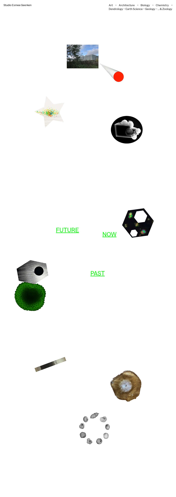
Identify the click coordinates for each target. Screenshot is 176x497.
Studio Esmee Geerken (17, 5)
